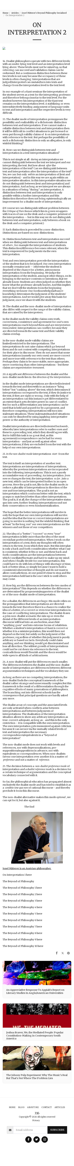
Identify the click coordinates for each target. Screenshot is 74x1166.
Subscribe (57, 1129)
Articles (15, 13)
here (29, 874)
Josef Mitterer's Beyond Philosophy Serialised (44, 13)
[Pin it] (68, 953)
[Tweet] (63, 953)
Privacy (36, 1120)
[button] (70, 5)
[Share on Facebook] (57, 953)
